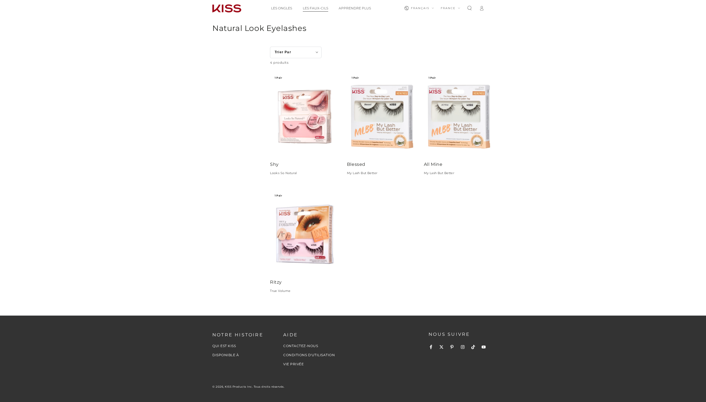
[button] (469, 8)
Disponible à (225, 355)
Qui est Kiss (224, 346)
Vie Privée (293, 364)
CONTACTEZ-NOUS (300, 346)
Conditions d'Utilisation (309, 355)
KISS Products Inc (238, 386)
